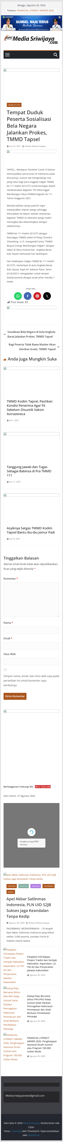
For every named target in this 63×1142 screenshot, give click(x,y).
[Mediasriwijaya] (31, 17)
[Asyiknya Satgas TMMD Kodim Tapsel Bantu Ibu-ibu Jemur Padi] (31, 495)
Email (8, 638)
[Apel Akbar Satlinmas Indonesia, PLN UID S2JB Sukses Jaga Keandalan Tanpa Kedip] (31, 877)
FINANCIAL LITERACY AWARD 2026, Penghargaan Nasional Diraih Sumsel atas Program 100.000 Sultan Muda (42, 1044)
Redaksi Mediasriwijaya (35, 146)
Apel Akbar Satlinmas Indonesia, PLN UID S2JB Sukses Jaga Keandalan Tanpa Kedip (28, 907)
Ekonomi (12, 886)
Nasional (36, 886)
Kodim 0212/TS (14, 105)
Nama (8, 622)
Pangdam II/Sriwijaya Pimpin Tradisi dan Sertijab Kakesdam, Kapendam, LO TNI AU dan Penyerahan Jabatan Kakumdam (42, 963)
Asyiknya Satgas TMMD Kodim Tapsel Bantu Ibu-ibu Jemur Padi (31, 530)
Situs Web (10, 654)
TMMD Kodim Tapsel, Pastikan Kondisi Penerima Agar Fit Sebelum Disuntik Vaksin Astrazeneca (29, 407)
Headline (23, 886)
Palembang (48, 886)
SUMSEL (11, 892)
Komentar (11, 578)
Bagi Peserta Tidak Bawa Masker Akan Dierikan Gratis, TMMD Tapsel (32, 347)
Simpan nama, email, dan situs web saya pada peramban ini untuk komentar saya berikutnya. (31, 680)
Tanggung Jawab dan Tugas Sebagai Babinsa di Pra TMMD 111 (29, 471)
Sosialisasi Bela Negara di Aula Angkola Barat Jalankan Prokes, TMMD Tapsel (31, 334)
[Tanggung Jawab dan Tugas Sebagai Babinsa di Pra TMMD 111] (31, 434)
